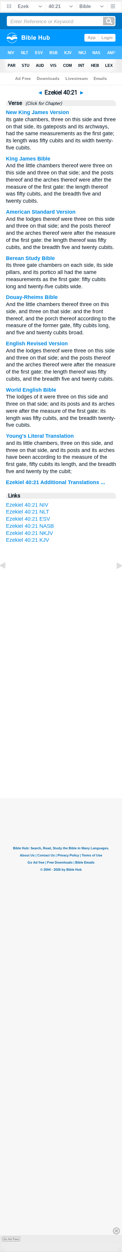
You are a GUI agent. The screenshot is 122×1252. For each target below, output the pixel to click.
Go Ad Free (11, 1239)
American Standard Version (41, 212)
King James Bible (28, 159)
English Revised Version (37, 344)
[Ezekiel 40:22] (114, 579)
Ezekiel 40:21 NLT (27, 512)
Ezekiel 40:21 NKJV (29, 533)
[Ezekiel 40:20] (7, 579)
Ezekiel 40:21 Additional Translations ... (55, 482)
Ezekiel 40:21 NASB (30, 526)
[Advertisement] (61, 726)
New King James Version (37, 112)
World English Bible (31, 390)
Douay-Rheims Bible (32, 297)
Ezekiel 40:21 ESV (28, 519)
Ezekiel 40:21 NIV (27, 505)
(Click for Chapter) (42, 103)
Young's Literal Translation (40, 436)
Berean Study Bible (30, 258)
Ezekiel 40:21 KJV (27, 540)
